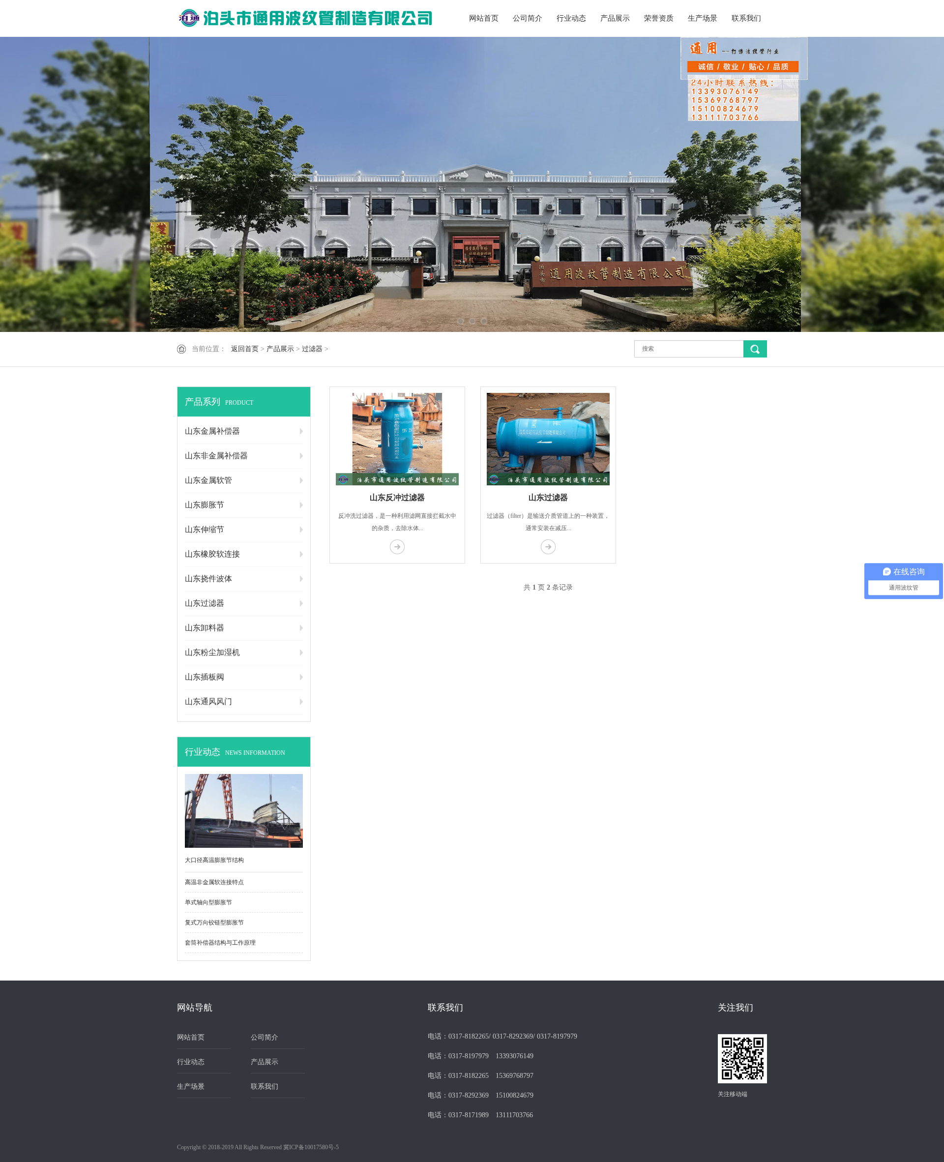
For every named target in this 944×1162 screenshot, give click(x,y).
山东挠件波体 (208, 578)
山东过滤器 (204, 603)
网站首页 (484, 18)
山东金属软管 (208, 480)
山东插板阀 (204, 677)
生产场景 (702, 18)
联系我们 (746, 18)
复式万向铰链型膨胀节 (214, 922)
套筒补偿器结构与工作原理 (220, 942)
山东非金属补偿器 (216, 455)
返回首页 (245, 349)
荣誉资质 (659, 18)
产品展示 (615, 18)
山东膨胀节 (204, 505)
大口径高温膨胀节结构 (214, 860)
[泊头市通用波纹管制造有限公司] (305, 18)
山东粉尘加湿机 (212, 652)
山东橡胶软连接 (212, 554)
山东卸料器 (204, 628)
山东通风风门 (208, 701)
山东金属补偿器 (212, 431)
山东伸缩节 (204, 529)
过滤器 (312, 349)
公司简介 (527, 18)
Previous (42, 184)
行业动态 (571, 18)
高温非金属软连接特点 (214, 882)
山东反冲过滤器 (397, 497)
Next (902, 184)
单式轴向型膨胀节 (208, 902)
